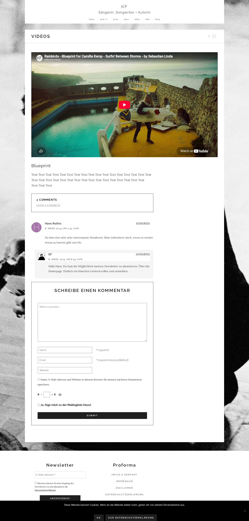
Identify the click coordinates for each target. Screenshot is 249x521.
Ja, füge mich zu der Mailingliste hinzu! (65, 405)
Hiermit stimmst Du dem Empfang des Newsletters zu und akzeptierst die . (54, 486)
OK (99, 517)
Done (126, 19)
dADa (137, 19)
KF (124, 6)
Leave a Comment (48, 205)
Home (91, 19)
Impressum (124, 481)
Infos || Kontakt (124, 474)
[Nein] (244, 511)
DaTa (147, 19)
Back (214, 36)
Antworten (143, 223)
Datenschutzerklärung (45, 490)
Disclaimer (124, 488)
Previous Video (208, 36)
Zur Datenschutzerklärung (131, 517)
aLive (115, 19)
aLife (105, 19)
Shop (157, 19)
